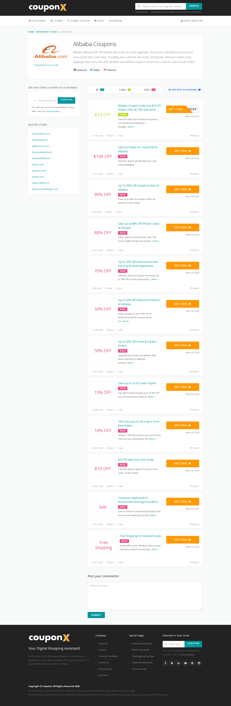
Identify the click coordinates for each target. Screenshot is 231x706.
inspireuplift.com (40, 182)
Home (31, 31)
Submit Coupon (80, 20)
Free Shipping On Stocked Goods (140, 536)
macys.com (196, 12)
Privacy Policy (105, 669)
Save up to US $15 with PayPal (137, 383)
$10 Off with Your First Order (136, 460)
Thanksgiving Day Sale (143, 656)
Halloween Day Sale (142, 643)
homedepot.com (158, 12)
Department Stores (46, 31)
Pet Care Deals (139, 669)
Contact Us (103, 662)
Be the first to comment (183, 89)
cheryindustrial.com (42, 152)
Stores (58, 20)
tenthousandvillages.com (45, 189)
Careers (102, 649)
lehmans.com (39, 170)
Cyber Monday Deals (142, 662)
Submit (96, 615)
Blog (100, 20)
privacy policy (53, 111)
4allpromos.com (40, 146)
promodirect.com (41, 133)
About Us (103, 643)
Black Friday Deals (140, 649)
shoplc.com (38, 176)
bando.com (38, 164)
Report (195, 135)
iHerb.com (185, 12)
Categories (38, 20)
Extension (115, 20)
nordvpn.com (173, 12)
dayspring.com (40, 139)
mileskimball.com (41, 158)
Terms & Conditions (108, 656)
